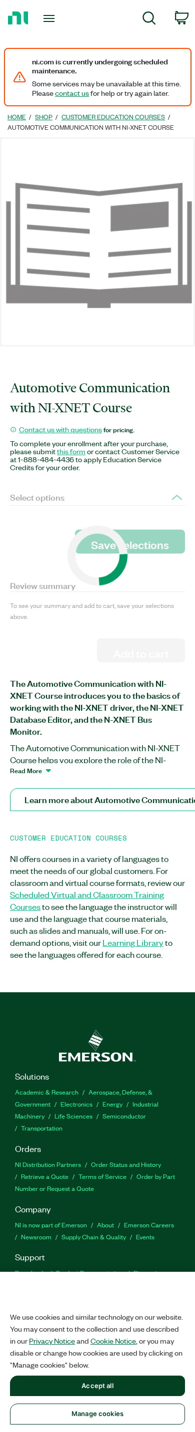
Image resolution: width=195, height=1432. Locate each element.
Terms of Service (102, 1176)
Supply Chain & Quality (94, 1236)
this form (71, 451)
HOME (17, 116)
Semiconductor (124, 1116)
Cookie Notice (113, 1341)
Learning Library (133, 942)
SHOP (43, 116)
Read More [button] (26, 770)
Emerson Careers (149, 1224)
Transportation (41, 1128)
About (105, 1224)
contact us (72, 93)
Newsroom (36, 1236)
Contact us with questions (60, 429)
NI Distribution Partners (48, 1164)
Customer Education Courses (113, 116)
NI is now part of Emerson (51, 1224)
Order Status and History (126, 1164)
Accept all (97, 1386)
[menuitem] (149, 19)
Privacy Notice (52, 1341)
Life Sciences (73, 1116)
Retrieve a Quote (44, 1176)
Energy (112, 1104)
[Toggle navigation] (51, 18)
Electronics (76, 1104)
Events (145, 1236)
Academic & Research (46, 1092)
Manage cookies (98, 1414)
